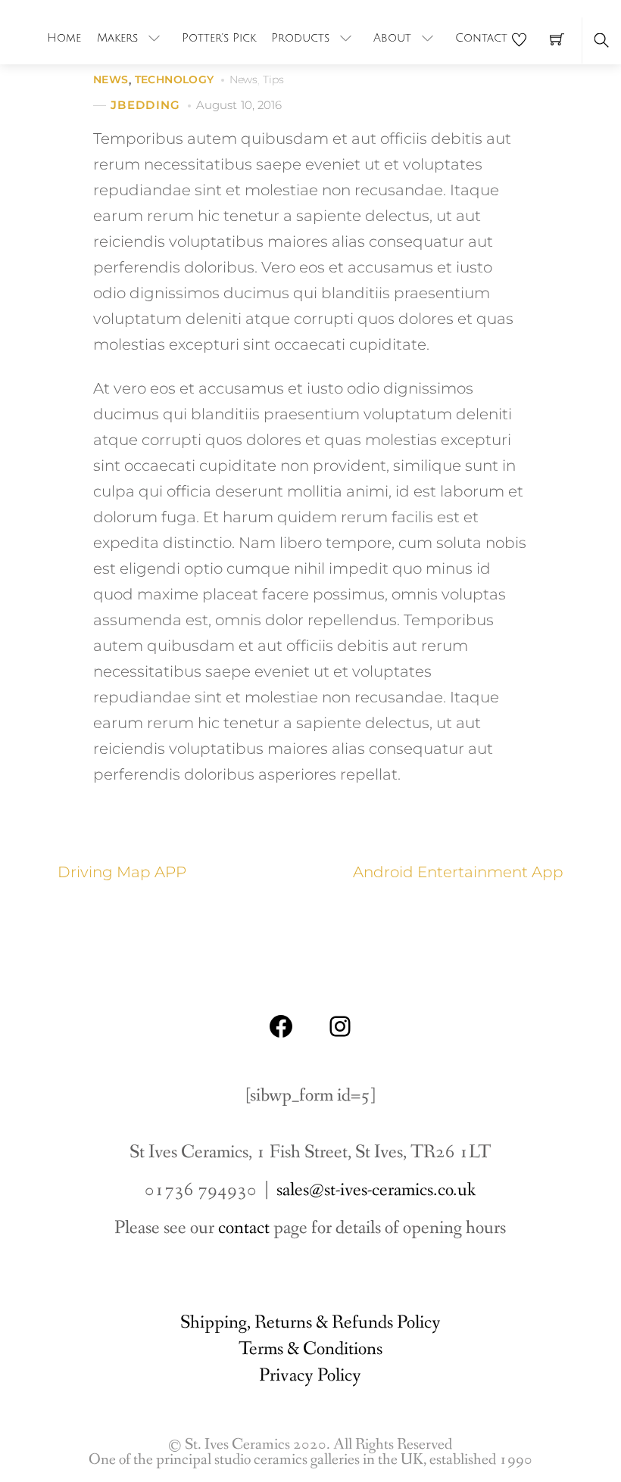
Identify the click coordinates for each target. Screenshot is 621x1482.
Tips (273, 79)
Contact (481, 38)
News (111, 79)
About (392, 38)
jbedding (146, 105)
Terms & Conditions (310, 1349)
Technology (174, 79)
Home (64, 38)
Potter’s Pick (219, 38)
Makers (117, 38)
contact (244, 1228)
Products (300, 38)
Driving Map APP (122, 872)
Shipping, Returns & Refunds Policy (310, 1322)
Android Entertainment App (458, 872)
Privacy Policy (310, 1375)
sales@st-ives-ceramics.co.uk (376, 1190)
